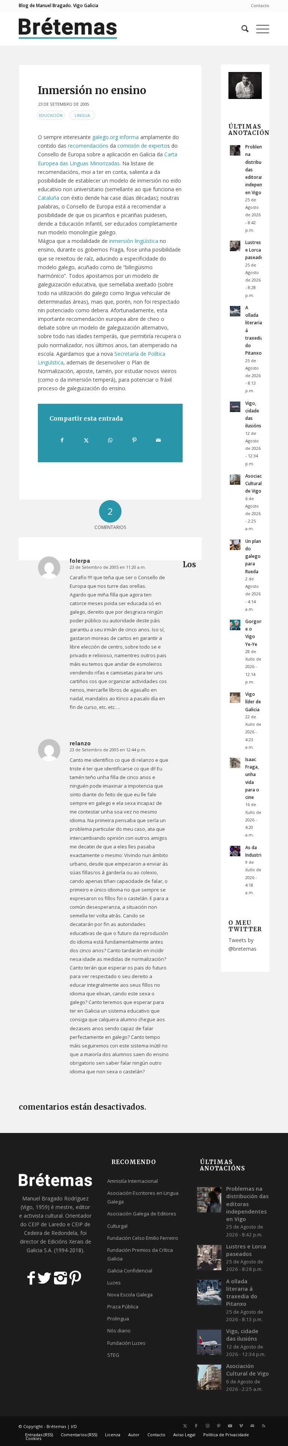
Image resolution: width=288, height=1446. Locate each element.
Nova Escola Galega (130, 1294)
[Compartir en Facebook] (62, 440)
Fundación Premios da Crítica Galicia (140, 1254)
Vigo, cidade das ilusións (242, 1335)
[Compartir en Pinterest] (134, 440)
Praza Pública (122, 1306)
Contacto (260, 5)
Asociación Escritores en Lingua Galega (142, 1197)
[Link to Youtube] (230, 1425)
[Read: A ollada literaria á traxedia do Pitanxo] (235, 311)
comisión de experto (142, 145)
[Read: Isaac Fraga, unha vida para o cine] (235, 763)
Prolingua (118, 1318)
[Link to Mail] (252, 1425)
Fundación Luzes (126, 1343)
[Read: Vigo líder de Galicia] (235, 697)
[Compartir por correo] (158, 440)
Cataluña (48, 197)
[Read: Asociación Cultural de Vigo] (235, 479)
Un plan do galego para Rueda (253, 556)
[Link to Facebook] (196, 1425)
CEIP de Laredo (47, 1224)
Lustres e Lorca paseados (255, 249)
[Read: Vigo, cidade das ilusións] (235, 407)
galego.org (105, 137)
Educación (51, 115)
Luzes (114, 1282)
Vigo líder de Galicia (253, 701)
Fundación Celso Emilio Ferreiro (142, 1238)
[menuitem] (258, 5)
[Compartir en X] (86, 440)
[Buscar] (241, 28)
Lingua (82, 115)
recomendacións (88, 145)
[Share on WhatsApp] (110, 440)
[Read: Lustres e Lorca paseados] (235, 246)
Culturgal (117, 1226)
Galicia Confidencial (129, 1270)
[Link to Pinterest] (218, 1425)
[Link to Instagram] (207, 1425)
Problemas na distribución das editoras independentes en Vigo (247, 1204)
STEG (113, 1355)
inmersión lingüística (133, 240)
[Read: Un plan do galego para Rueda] (235, 544)
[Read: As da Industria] (235, 851)
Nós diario (118, 1330)
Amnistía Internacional (132, 1181)
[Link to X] (184, 1425)
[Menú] (259, 28)
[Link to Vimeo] (241, 1425)
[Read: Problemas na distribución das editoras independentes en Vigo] (235, 150)
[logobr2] (68, 28)
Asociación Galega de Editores (141, 1213)
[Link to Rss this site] (263, 1425)
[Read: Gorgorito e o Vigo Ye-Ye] (235, 625)
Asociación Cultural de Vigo (256, 483)
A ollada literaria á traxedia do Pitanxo (241, 1293)
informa (129, 137)
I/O (74, 1426)
